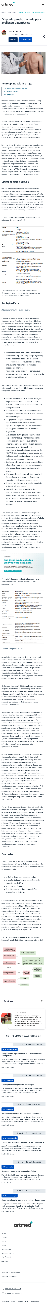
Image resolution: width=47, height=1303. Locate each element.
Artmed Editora (8, 1253)
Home (4, 12)
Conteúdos (12, 12)
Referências (8, 1001)
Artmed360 (6, 1249)
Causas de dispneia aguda (16, 88)
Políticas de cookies (9, 1276)
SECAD (4, 1241)
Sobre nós (5, 1237)
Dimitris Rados (9, 1067)
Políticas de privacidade (11, 1272)
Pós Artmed (6, 1257)
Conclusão (9, 94)
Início (4, 1234)
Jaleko (4, 1245)
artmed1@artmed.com (13, 1293)
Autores (5, 1261)
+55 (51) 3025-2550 (13, 1288)
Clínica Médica (8, 1080)
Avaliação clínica (12, 91)
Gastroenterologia (10, 1049)
